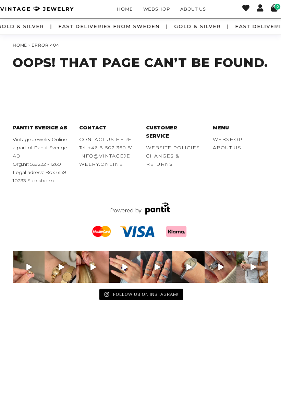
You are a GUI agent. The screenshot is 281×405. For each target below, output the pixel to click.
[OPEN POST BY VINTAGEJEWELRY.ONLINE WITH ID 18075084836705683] (252, 267)
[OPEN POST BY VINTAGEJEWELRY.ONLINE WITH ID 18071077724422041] (220, 267)
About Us (193, 9)
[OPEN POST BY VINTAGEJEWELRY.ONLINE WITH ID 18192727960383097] (60, 267)
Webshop (156, 9)
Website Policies (173, 147)
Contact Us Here (105, 139)
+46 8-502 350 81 (110, 147)
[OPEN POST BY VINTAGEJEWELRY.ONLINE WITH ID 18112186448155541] (92, 267)
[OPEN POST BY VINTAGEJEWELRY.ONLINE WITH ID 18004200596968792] (156, 267)
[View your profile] (260, 9)
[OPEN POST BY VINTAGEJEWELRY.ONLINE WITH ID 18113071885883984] (188, 267)
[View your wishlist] (245, 9)
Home (125, 9)
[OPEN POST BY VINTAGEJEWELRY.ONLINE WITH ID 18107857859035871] (29, 267)
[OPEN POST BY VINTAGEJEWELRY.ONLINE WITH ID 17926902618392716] (124, 267)
